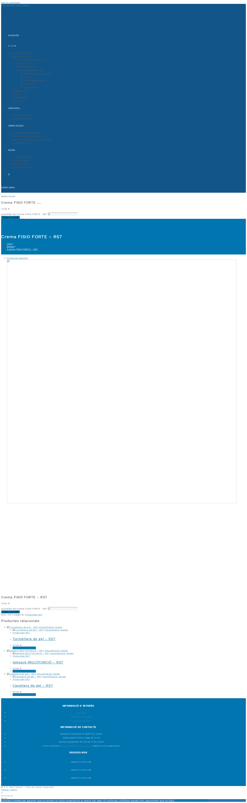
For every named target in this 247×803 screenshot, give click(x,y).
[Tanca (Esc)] (2, 795)
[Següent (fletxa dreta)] (5, 798)
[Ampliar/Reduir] (11, 795)
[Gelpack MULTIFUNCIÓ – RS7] (121, 502)
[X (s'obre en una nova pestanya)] (7, 19)
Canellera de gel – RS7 (33, 686)
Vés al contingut (10, 2)
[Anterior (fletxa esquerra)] (2, 798)
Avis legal (81, 712)
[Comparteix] (5, 795)
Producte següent (17, 258)
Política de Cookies (81, 720)
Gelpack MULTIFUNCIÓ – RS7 (38, 662)
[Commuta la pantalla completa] (8, 795)
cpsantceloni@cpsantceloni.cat (76, 746)
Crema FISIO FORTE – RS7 (22, 249)
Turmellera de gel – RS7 (34, 639)
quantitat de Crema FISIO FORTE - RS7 (24, 214)
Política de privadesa (196, 800)
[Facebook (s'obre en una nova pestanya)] (7, 23)
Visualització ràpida (50, 627)
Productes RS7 (33, 614)
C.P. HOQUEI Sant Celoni (15, 5)
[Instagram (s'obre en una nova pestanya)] (7, 26)
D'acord (179, 800)
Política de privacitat (81, 716)
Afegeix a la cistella (10, 217)
